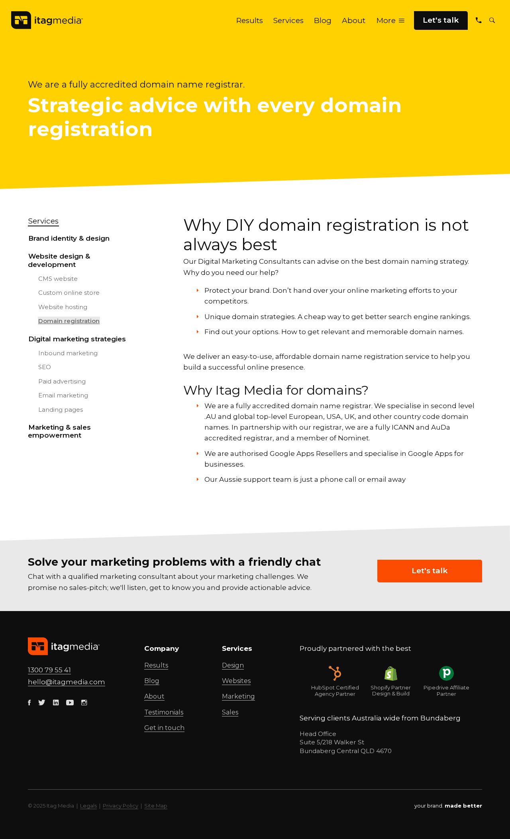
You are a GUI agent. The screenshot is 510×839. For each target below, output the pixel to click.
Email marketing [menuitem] (63, 395)
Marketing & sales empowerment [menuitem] (59, 431)
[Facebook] (29, 703)
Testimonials (163, 712)
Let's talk (441, 20)
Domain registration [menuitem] (69, 321)
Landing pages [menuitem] (60, 409)
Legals (88, 805)
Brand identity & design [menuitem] (69, 238)
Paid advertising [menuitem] (62, 381)
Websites (236, 681)
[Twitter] (41, 703)
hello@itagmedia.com (66, 682)
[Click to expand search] (492, 20)
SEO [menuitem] (44, 367)
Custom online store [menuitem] (69, 292)
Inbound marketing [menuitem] (68, 353)
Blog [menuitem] (323, 20)
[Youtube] (70, 703)
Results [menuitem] (249, 20)
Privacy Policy (120, 805)
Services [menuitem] (288, 20)
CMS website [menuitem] (58, 278)
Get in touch (164, 728)
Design (233, 665)
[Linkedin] (56, 703)
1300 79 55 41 (49, 670)
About (154, 696)
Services (43, 221)
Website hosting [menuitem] (62, 307)
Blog (151, 681)
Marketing (238, 696)
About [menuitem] (353, 20)
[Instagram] (84, 703)
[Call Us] (478, 20)
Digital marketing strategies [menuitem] (77, 339)
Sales (230, 712)
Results (156, 665)
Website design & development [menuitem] (59, 260)
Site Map (155, 805)
